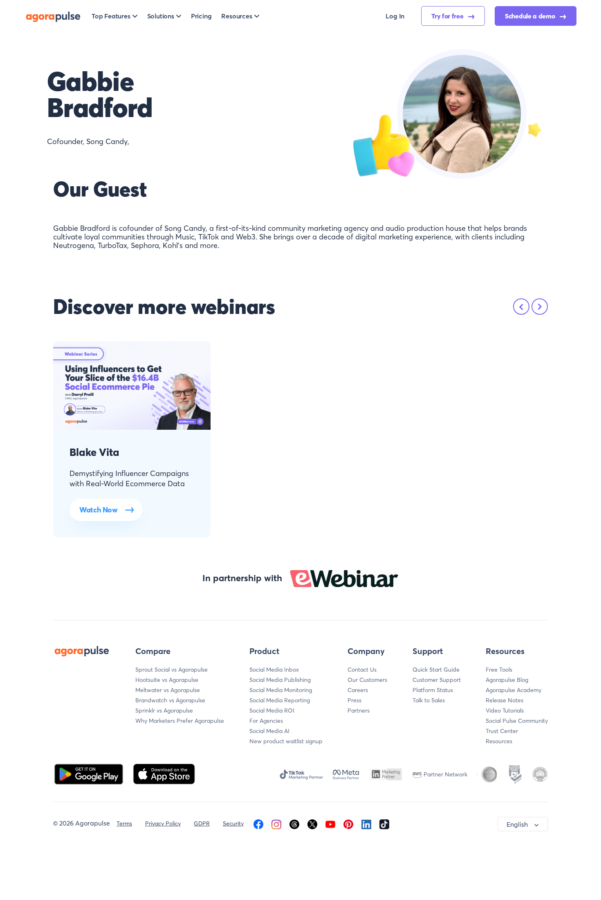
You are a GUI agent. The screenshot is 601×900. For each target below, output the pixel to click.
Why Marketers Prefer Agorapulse (179, 720)
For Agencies (266, 720)
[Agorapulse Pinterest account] (348, 823)
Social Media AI (269, 731)
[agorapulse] (53, 16)
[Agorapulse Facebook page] (258, 823)
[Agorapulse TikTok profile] (384, 823)
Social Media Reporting (279, 700)
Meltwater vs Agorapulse (167, 690)
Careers (358, 690)
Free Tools (499, 669)
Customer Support (437, 679)
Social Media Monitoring (280, 690)
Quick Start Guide (436, 669)
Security (233, 823)
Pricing (201, 16)
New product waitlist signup (286, 741)
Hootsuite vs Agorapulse (166, 679)
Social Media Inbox (274, 669)
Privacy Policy (163, 823)
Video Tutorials (505, 710)
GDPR (202, 823)
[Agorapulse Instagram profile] (276, 823)
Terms (124, 823)
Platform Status (433, 690)
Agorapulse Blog (507, 679)
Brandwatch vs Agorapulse (170, 700)
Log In (395, 16)
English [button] (517, 824)
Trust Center (502, 731)
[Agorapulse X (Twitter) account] (312, 823)
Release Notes (504, 700)
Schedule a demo (530, 16)
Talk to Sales (429, 700)
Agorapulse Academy (513, 690)
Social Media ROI (271, 710)
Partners (359, 710)
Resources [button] (236, 16)
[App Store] (164, 773)
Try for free (448, 16)
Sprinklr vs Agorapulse (164, 710)
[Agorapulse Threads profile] (294, 823)
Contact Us (362, 669)
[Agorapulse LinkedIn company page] (366, 823)
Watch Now (98, 509)
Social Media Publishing (280, 679)
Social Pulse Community (517, 720)
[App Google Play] (89, 773)
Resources (499, 741)
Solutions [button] (160, 16)
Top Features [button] (111, 16)
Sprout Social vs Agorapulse (171, 669)
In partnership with (242, 578)
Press (354, 700)
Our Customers (367, 679)
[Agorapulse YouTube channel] (330, 823)
